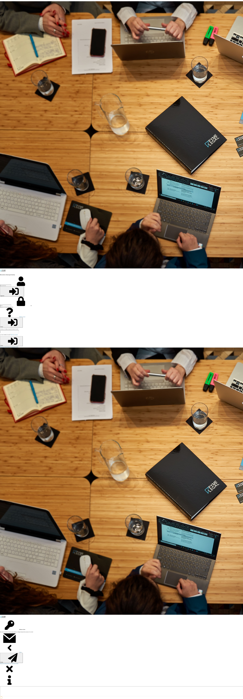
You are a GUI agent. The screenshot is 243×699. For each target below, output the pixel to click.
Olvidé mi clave (22, 316)
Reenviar (12, 334)
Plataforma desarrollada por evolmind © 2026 (9, 347)
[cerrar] (9, 673)
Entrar (2, 326)
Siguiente (2, 295)
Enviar (2, 662)
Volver (16, 334)
